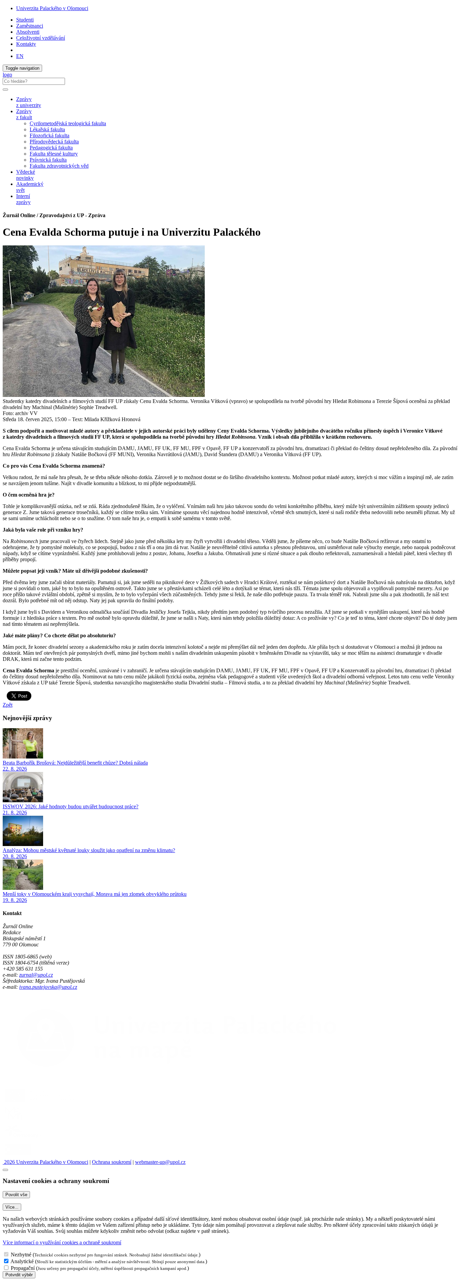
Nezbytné (21, 1254)
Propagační (23, 1268)
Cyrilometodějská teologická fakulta (68, 123)
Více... (12, 1207)
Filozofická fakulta (49, 135)
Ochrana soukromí (111, 1162)
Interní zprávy (23, 199)
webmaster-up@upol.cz (160, 1162)
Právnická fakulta (48, 160)
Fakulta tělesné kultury (54, 154)
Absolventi (27, 32)
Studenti (25, 20)
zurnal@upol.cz (36, 975)
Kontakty (26, 44)
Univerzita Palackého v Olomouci (52, 8)
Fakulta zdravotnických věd (59, 166)
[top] (5, 1170)
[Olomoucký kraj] (26, 1138)
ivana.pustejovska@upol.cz (48, 987)
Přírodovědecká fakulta (54, 141)
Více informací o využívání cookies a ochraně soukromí (62, 1242)
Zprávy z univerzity (28, 102)
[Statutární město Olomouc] (18, 1156)
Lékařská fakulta (47, 129)
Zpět (7, 705)
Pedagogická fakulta (51, 147)
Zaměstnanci (29, 26)
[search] (5, 90)
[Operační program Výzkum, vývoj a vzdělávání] (41, 1102)
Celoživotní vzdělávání (40, 38)
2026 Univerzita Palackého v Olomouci (45, 1162)
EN (20, 56)
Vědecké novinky (25, 175)
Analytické (22, 1261)
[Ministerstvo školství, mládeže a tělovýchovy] (15, 1120)
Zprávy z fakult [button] (24, 114)
